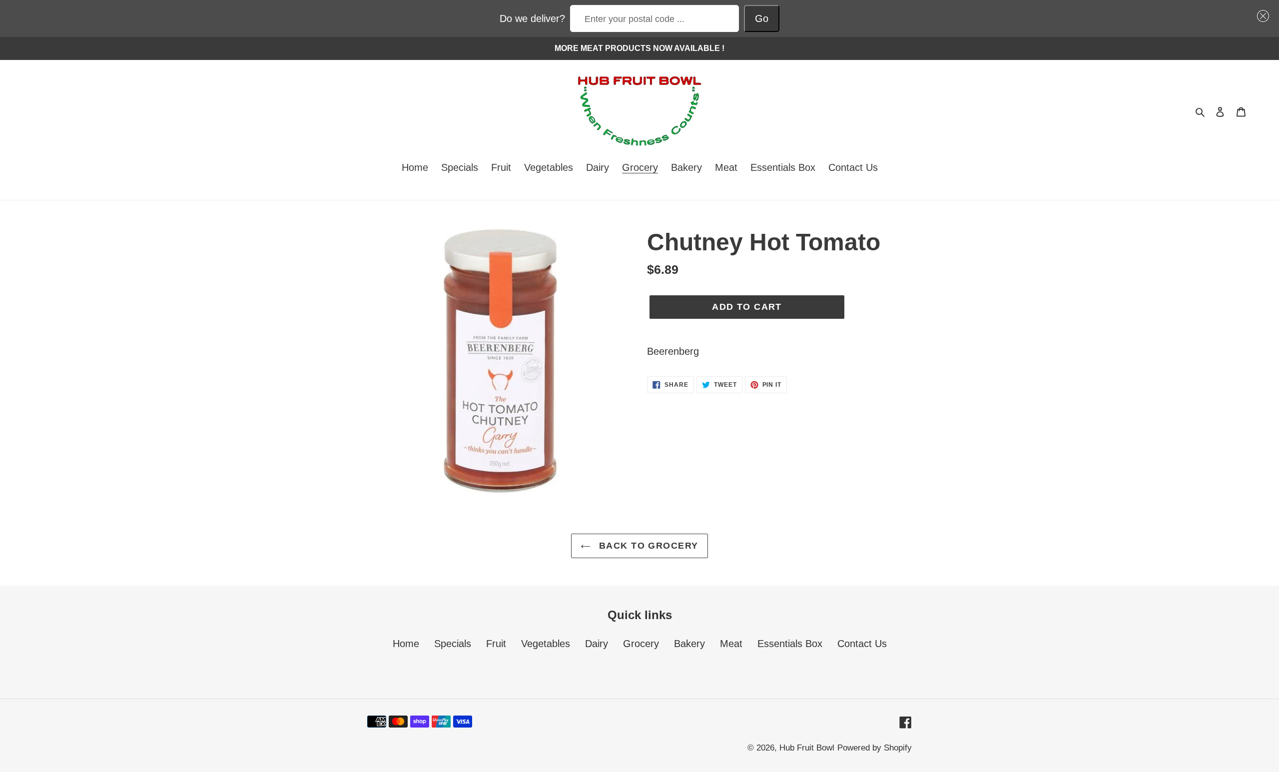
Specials (452, 643)
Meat (731, 643)
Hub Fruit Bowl (806, 748)
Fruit (496, 643)
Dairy (596, 643)
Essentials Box (789, 643)
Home (406, 643)
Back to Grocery (647, 546)
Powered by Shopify (874, 748)
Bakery (689, 643)
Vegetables (545, 643)
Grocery (641, 643)
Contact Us (862, 643)
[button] (1260, 16)
